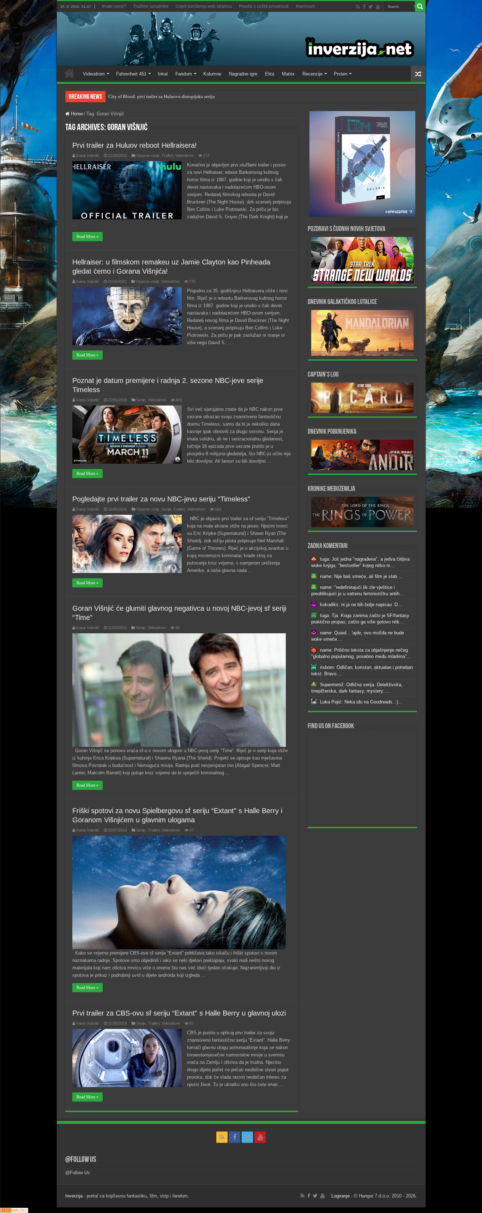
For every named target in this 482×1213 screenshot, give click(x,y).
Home (69, 73)
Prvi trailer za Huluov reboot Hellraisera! (134, 145)
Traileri (167, 155)
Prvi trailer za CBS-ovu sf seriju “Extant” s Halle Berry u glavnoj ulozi (179, 1013)
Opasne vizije (147, 155)
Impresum (305, 6)
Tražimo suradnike (151, 6)
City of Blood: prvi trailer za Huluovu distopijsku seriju (161, 96)
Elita (269, 74)
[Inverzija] (241, 39)
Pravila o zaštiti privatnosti (264, 6)
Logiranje (340, 1196)
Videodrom (94, 74)
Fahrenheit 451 (131, 74)
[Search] (420, 6)
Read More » (87, 236)
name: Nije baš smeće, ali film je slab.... (361, 576)
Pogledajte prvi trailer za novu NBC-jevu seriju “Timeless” (161, 499)
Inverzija (74, 1196)
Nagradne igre (243, 74)
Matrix (288, 74)
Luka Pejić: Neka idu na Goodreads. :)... (361, 702)
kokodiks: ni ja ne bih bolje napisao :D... (361, 604)
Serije (141, 400)
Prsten (340, 74)
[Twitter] (371, 6)
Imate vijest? (114, 6)
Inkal (163, 74)
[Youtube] (378, 6)
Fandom (183, 74)
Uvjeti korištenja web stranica (204, 6)
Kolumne (212, 74)
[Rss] (358, 6)
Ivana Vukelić (87, 155)
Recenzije (312, 74)
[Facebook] (364, 6)
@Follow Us (80, 1160)
